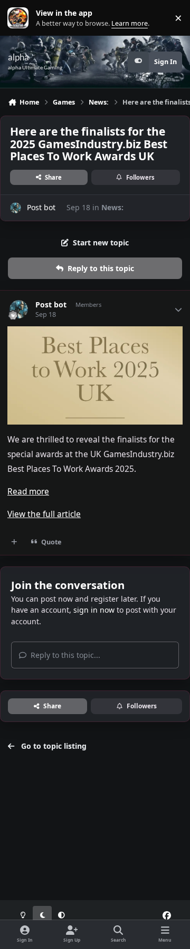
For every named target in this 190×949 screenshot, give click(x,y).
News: (112, 207)
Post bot (41, 207)
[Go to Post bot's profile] (15, 207)
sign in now (94, 610)
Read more (28, 491)
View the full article (44, 514)
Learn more (20, 18)
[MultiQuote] (14, 541)
